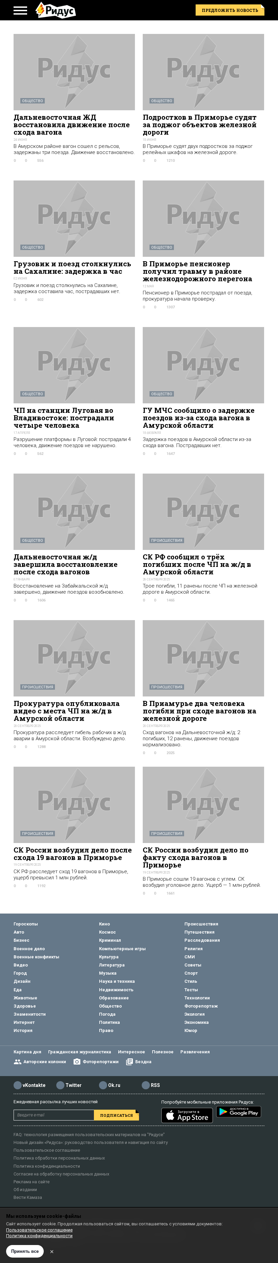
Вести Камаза (28, 1197)
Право (106, 1030)
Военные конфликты (36, 956)
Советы (192, 965)
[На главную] (55, 10)
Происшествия (166, 540)
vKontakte (34, 1085)
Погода (107, 1014)
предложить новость (230, 10)
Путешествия (199, 932)
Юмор (190, 1030)
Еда (18, 989)
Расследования (202, 940)
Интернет (24, 1022)
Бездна (143, 1061)
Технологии (197, 997)
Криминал (110, 940)
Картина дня (27, 1051)
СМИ (189, 956)
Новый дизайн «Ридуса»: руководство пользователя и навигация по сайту (91, 1142)
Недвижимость (116, 989)
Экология (194, 1014)
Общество (32, 101)
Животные (25, 997)
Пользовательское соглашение (47, 1150)
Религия (193, 948)
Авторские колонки (44, 1061)
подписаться (116, 1115)
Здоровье (25, 1006)
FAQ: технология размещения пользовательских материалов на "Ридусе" (89, 1134)
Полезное (163, 1051)
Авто (19, 932)
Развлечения (195, 1051)
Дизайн (22, 981)
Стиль (190, 981)
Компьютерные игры (122, 948)
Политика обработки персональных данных (59, 1158)
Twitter (73, 1085)
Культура (109, 956)
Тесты (191, 989)
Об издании (25, 1189)
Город (20, 973)
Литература (112, 965)
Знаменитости (30, 1014)
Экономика (196, 1022)
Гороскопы (26, 923)
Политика (109, 1022)
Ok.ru (114, 1085)
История (23, 1030)
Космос (107, 932)
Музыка (108, 973)
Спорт (191, 973)
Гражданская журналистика (79, 1051)
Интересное (131, 1051)
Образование (114, 997)
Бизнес (21, 940)
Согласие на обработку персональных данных (61, 1173)
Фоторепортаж (201, 1006)
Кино (104, 923)
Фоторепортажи (101, 1061)
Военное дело (29, 948)
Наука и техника (117, 981)
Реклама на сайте (31, 1181)
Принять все (25, 1251)
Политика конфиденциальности (47, 1166)
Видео (21, 965)
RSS (155, 1085)
